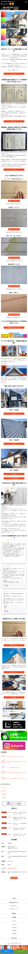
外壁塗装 (4, 794)
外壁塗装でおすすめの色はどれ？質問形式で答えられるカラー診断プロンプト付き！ (14, 761)
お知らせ (4, 787)
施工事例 (14, 697)
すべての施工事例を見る (14, 478)
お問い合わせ (14, 877)
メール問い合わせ (21, 951)
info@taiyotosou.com (12, 868)
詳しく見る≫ (4, 363)
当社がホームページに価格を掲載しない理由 (10, 767)
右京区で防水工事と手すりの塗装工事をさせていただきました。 (13, 779)
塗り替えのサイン (14, 645)
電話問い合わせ (7, 951)
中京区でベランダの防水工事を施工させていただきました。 (13, 756)
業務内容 (14, 913)
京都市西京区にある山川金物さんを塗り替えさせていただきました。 (14, 772)
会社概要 (14, 917)
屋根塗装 (4, 797)
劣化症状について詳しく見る (14, 327)
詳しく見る (14, 73)
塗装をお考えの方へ (14, 902)
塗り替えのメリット (14, 672)
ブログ (14, 921)
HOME (14, 898)
